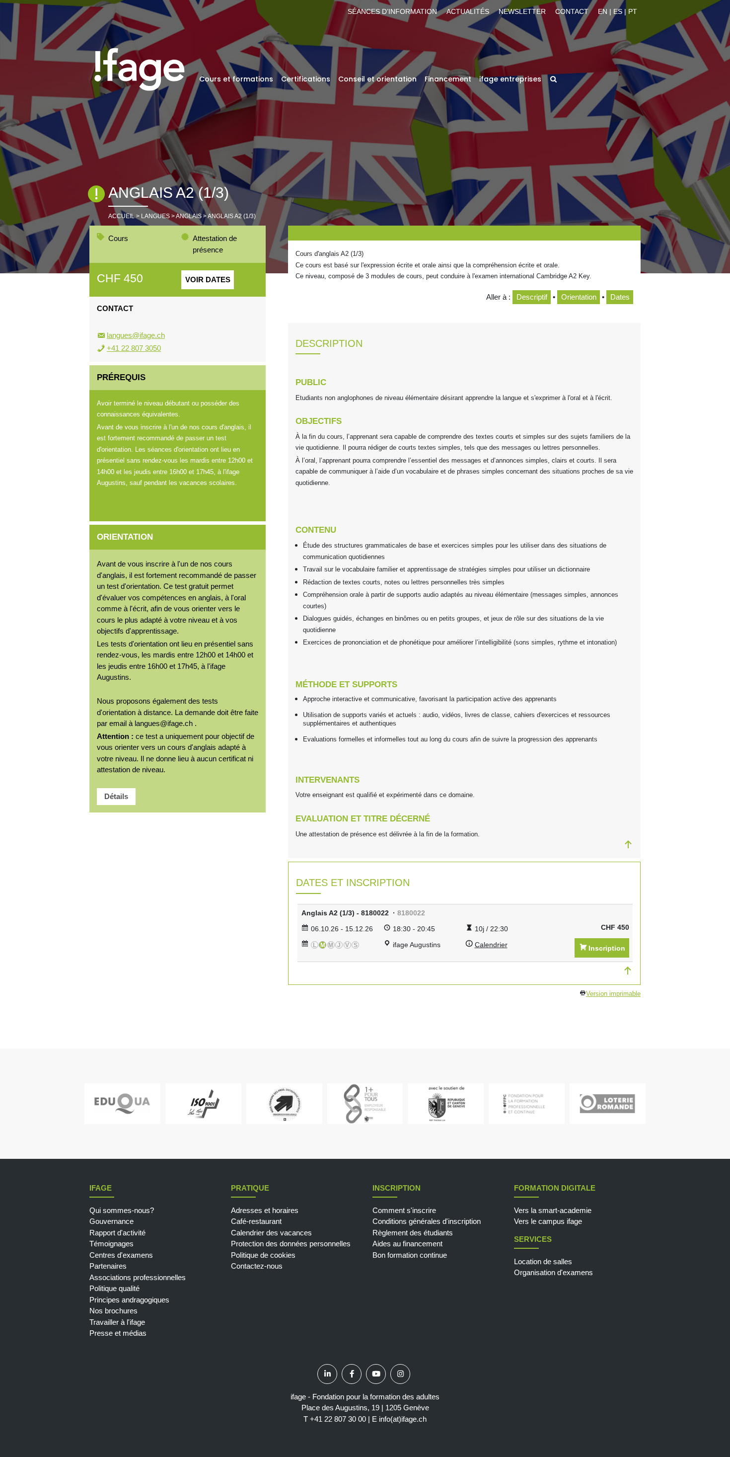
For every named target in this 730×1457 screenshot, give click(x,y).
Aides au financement (407, 1243)
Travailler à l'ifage (117, 1322)
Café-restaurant (256, 1221)
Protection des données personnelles (291, 1243)
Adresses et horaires (264, 1210)
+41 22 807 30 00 (338, 1419)
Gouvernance (111, 1221)
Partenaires (108, 1266)
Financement (448, 79)
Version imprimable (613, 993)
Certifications (305, 79)
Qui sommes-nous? (121, 1210)
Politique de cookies (263, 1255)
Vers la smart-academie (552, 1210)
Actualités (467, 11)
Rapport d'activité (117, 1232)
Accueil (121, 216)
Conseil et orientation (377, 79)
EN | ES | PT (617, 11)
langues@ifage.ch (136, 335)
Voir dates (207, 279)
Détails (116, 796)
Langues (155, 216)
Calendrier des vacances (271, 1232)
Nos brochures (113, 1310)
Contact (571, 11)
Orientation (578, 297)
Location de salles (543, 1261)
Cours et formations (236, 79)
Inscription (606, 948)
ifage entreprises (510, 79)
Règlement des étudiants (412, 1232)
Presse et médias (117, 1333)
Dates (620, 297)
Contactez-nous (257, 1266)
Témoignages (111, 1243)
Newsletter (522, 11)
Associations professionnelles (137, 1277)
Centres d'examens (121, 1255)
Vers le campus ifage (548, 1221)
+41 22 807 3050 (134, 348)
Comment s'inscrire (404, 1210)
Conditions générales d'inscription (426, 1221)
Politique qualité (114, 1288)
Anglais (189, 216)
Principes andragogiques (129, 1299)
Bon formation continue (409, 1255)
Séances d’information (392, 11)
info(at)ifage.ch (403, 1419)
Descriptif (531, 297)
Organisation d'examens (553, 1272)
